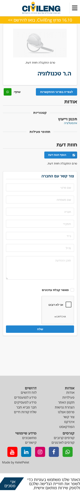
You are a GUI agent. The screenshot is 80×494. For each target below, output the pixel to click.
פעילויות (68, 397)
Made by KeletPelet (15, 462)
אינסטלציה (70, 123)
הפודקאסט (66, 426)
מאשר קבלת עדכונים (55, 290)
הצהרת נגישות (64, 407)
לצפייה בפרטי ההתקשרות (56, 92)
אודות (70, 392)
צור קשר (68, 417)
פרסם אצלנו (66, 412)
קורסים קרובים (64, 438)
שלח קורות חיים (25, 412)
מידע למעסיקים (25, 402)
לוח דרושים (29, 392)
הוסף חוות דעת (57, 154)
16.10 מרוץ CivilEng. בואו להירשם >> (40, 20)
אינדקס (69, 422)
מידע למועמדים (25, 397)
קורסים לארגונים (62, 442)
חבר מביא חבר (26, 407)
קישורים (31, 442)
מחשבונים (29, 438)
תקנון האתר (66, 402)
